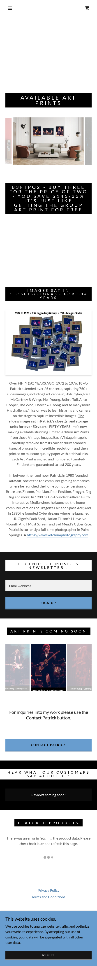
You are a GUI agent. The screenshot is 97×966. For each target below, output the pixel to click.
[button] (9, 8)
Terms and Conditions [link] (48, 897)
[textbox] (48, 585)
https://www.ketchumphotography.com (57, 535)
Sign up (48, 603)
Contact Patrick (48, 745)
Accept (48, 955)
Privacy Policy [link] (48, 890)
